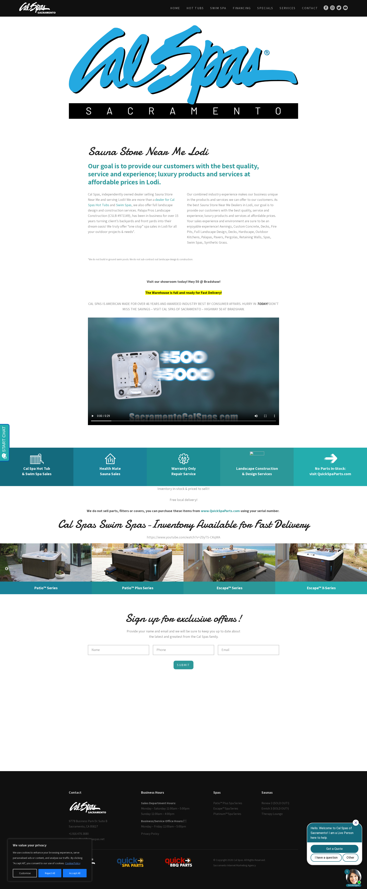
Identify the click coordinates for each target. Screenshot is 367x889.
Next (360, 569)
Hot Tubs (195, 8)
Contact (310, 8)
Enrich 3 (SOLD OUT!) (275, 808)
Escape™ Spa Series (225, 808)
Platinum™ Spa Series (227, 814)
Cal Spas (238, 860)
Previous (7, 569)
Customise (25, 873)
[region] (50, 860)
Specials (265, 8)
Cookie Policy (72, 863)
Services (288, 8)
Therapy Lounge (272, 814)
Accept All (74, 873)
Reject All (50, 873)
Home (175, 8)
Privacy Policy (150, 834)
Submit (183, 665)
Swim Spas (124, 205)
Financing (242, 8)
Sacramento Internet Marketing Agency (234, 865)
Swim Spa (218, 8)
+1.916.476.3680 (79, 834)
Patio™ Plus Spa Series (227, 803)
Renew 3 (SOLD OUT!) (275, 803)
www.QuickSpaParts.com (220, 511)
